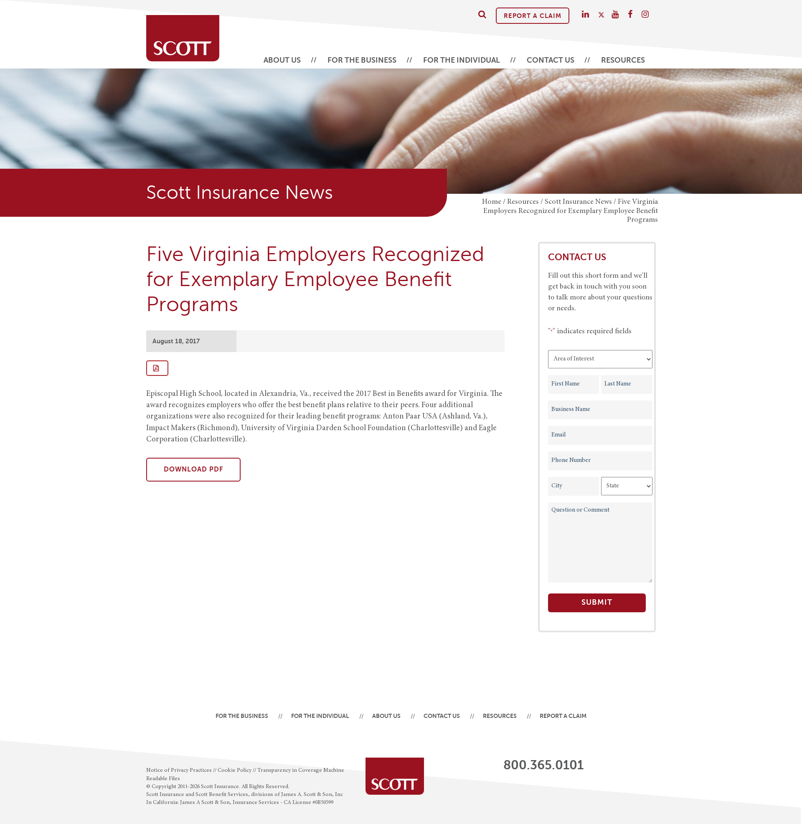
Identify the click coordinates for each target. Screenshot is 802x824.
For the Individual (461, 60)
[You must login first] (157, 368)
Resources (623, 60)
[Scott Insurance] (183, 34)
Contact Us (550, 60)
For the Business (361, 60)
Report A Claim (532, 15)
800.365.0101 (543, 765)
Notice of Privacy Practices (179, 770)
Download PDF (193, 469)
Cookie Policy (234, 770)
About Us (282, 60)
